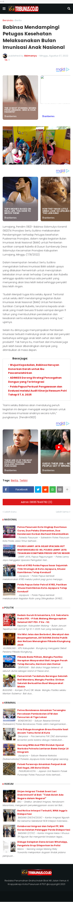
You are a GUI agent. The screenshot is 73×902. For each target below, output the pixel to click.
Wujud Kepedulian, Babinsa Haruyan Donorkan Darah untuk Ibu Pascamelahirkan (33, 369)
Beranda (8, 20)
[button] (4, 8)
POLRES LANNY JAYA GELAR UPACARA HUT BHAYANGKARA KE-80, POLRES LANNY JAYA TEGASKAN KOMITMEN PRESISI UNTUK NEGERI (43, 550)
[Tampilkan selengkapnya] (67, 489)
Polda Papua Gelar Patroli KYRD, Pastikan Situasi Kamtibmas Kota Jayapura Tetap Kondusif (42, 588)
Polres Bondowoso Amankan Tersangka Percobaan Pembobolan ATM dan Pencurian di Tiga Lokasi (41, 714)
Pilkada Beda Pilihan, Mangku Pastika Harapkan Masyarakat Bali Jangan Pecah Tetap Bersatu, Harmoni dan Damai (42, 660)
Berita (18, 20)
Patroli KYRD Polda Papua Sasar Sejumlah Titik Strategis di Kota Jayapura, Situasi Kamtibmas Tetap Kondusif (42, 569)
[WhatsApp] (52, 489)
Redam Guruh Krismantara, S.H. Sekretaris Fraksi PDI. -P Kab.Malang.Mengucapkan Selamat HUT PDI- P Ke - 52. (43, 619)
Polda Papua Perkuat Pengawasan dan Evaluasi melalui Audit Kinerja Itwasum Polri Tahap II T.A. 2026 (37, 390)
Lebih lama (62, 512)
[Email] (60, 489)
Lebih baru (10, 512)
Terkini (23, 480)
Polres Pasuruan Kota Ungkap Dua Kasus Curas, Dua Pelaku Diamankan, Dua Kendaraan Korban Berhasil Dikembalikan (43, 530)
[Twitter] (38, 489)
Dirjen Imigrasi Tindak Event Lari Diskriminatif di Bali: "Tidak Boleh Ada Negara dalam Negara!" (40, 795)
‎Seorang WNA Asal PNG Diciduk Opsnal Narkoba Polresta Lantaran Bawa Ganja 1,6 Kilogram (43, 748)
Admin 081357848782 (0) (36, 502)
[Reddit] (45, 489)
